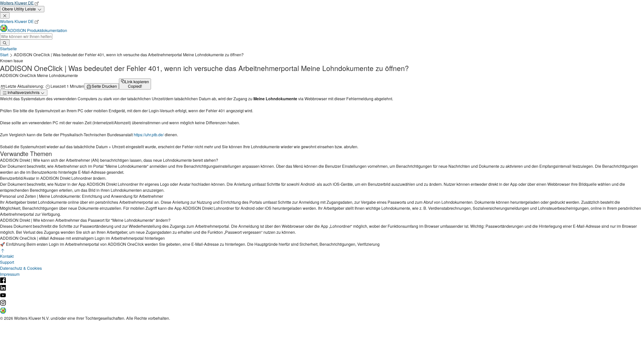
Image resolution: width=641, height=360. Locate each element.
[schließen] (5, 15)
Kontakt (7, 256)
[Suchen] (5, 43)
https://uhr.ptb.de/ (149, 135)
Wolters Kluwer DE (17, 3)
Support (7, 262)
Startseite (8, 49)
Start (4, 55)
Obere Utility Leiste (19, 9)
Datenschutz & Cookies (21, 268)
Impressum (10, 274)
